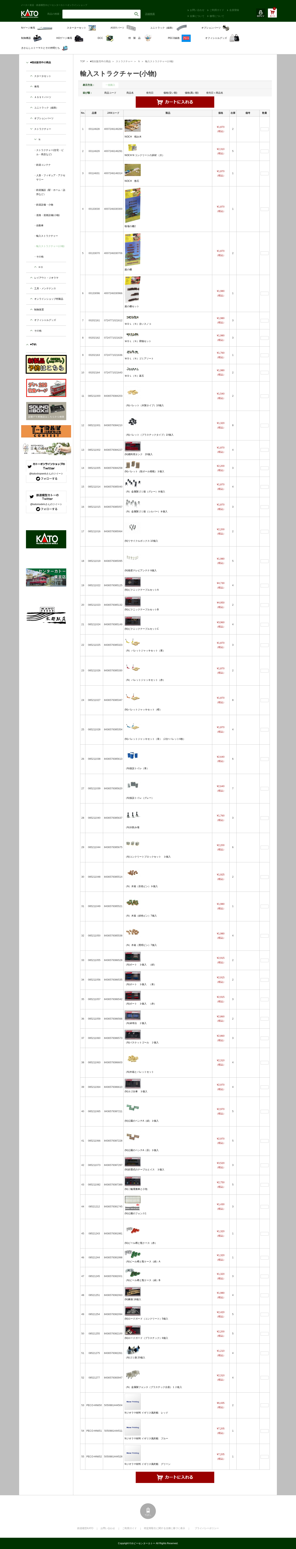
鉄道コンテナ (43, 164)
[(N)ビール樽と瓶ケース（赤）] (133, 1229)
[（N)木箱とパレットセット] (133, 1058)
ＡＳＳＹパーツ (42, 97)
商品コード (110, 92)
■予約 (33, 344)
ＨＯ (40, 267)
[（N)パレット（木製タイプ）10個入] (133, 392)
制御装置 (39, 309)
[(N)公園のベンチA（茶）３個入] (133, 1137)
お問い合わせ (197, 10)
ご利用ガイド (217, 10)
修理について (217, 16)
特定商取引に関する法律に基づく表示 (164, 1528)
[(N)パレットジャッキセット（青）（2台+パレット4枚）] (133, 725)
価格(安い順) (170, 92)
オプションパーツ (44, 118)
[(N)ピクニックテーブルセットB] (133, 601)
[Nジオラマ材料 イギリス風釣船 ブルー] (133, 1427)
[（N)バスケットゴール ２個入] (133, 1034)
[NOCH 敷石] (133, 169)
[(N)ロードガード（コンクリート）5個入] (133, 1310)
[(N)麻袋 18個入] (133, 1291)
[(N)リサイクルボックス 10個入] (133, 527)
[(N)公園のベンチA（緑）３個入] (133, 1107)
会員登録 (234, 10)
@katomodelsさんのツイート (46, 504)
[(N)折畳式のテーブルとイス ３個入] (133, 1161)
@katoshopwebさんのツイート (46, 473)
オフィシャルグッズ (45, 320)
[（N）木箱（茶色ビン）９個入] (133, 873)
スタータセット (42, 76)
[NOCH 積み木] (133, 125)
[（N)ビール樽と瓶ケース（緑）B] (133, 1272)
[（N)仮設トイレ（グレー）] (133, 784)
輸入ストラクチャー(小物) (159, 61)
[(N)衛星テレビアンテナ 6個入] (133, 557)
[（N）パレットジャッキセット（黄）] (133, 641)
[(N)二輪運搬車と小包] (133, 1180)
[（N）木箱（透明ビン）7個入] (133, 932)
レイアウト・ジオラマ (46, 277)
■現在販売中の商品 (100, 61)
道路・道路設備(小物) (48, 215)
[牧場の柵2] (133, 205)
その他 (39, 256)
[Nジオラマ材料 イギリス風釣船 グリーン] (133, 1452)
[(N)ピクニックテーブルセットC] (133, 620)
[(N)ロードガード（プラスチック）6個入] (133, 1330)
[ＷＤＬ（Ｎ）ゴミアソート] (133, 351)
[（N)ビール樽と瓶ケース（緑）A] (133, 1253)
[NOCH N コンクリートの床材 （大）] (133, 147)
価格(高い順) (192, 92)
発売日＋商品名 (214, 92)
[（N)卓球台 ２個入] (133, 1015)
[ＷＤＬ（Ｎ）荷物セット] (133, 334)
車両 (36, 86)
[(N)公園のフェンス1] (133, 1203)
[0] (272, 15)
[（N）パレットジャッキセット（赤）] (133, 666)
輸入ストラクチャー (47, 236)
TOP (82, 61)
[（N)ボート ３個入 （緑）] (133, 956)
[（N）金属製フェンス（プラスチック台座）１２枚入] (133, 1373)
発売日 (149, 92)
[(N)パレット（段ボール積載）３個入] (133, 464)
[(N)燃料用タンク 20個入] (133, 446)
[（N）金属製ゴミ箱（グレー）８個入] (133, 483)
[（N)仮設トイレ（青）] (133, 755)
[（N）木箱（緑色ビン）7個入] (133, 902)
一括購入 (110, 85)
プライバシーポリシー (207, 1528)
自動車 (39, 225)
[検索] (136, 14)
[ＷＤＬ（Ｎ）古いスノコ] (133, 316)
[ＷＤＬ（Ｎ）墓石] (133, 368)
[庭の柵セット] (133, 289)
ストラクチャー (124, 61)
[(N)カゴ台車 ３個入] (133, 1083)
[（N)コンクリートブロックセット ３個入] (133, 843)
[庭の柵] (133, 249)
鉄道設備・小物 (44, 204)
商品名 (130, 92)
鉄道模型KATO (85, 1528)
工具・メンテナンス (45, 288)
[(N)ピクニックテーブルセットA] (133, 581)
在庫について (197, 16)
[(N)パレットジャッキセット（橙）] (133, 696)
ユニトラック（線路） (46, 107)
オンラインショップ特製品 (48, 299)
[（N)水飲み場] (133, 814)
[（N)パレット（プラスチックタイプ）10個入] (133, 421)
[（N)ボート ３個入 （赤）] (133, 995)
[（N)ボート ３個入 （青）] (133, 976)
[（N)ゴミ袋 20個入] (133, 1349)
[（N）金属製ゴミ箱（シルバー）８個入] (133, 503)
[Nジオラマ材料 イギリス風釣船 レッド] (133, 1401)
